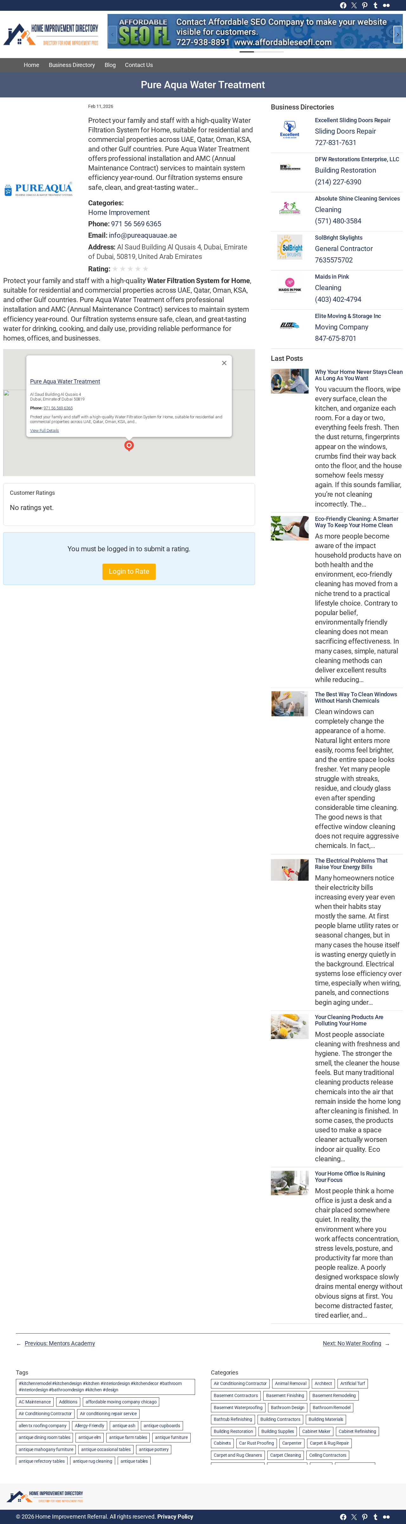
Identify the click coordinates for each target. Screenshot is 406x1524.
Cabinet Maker (316, 1431)
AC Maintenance (35, 1401)
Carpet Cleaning (285, 1455)
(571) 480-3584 (338, 221)
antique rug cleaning (92, 1461)
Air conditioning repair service (108, 1413)
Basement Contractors (236, 1395)
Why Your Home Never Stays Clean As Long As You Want (359, 375)
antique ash (124, 1425)
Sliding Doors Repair (345, 131)
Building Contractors (280, 1419)
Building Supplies (277, 1431)
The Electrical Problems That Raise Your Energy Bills (351, 864)
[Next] (397, 34)
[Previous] (112, 34)
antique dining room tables (44, 1437)
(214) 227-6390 (338, 182)
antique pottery (154, 1449)
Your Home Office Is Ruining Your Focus (350, 1176)
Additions (68, 1401)
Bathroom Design (288, 1407)
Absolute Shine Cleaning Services (357, 198)
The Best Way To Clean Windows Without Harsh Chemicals (356, 697)
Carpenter (292, 1443)
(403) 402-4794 (338, 299)
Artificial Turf (352, 1383)
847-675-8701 (336, 338)
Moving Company (341, 327)
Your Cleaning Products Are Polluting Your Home (349, 1020)
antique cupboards (162, 1425)
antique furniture (171, 1437)
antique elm (89, 1437)
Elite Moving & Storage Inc (348, 316)
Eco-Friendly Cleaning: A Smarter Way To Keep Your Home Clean (356, 522)
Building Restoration (345, 170)
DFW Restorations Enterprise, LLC (357, 159)
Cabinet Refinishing (357, 1431)
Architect (323, 1383)
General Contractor (344, 249)
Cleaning (328, 210)
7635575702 (334, 260)
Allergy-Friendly (89, 1425)
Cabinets (222, 1443)
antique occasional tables (106, 1449)
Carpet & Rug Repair (329, 1443)
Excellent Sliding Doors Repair (352, 120)
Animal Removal (290, 1383)
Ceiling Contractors (327, 1455)
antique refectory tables (42, 1461)
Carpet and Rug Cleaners (238, 1455)
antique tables (134, 1461)
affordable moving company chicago (121, 1401)
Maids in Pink (332, 277)
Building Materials (326, 1419)
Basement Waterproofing (238, 1407)
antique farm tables (128, 1437)
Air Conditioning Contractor (45, 1413)
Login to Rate (129, 571)
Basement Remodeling (334, 1395)
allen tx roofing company (43, 1425)
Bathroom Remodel (331, 1407)
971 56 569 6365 (136, 224)
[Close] (224, 363)
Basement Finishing (285, 1395)
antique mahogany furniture (46, 1449)
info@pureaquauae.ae (143, 235)
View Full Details (44, 430)
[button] (129, 447)
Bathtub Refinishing (233, 1419)
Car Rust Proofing (256, 1443)
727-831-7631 (336, 143)
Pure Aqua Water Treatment (65, 381)
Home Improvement (118, 212)
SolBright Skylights (339, 238)
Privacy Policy (175, 1517)
